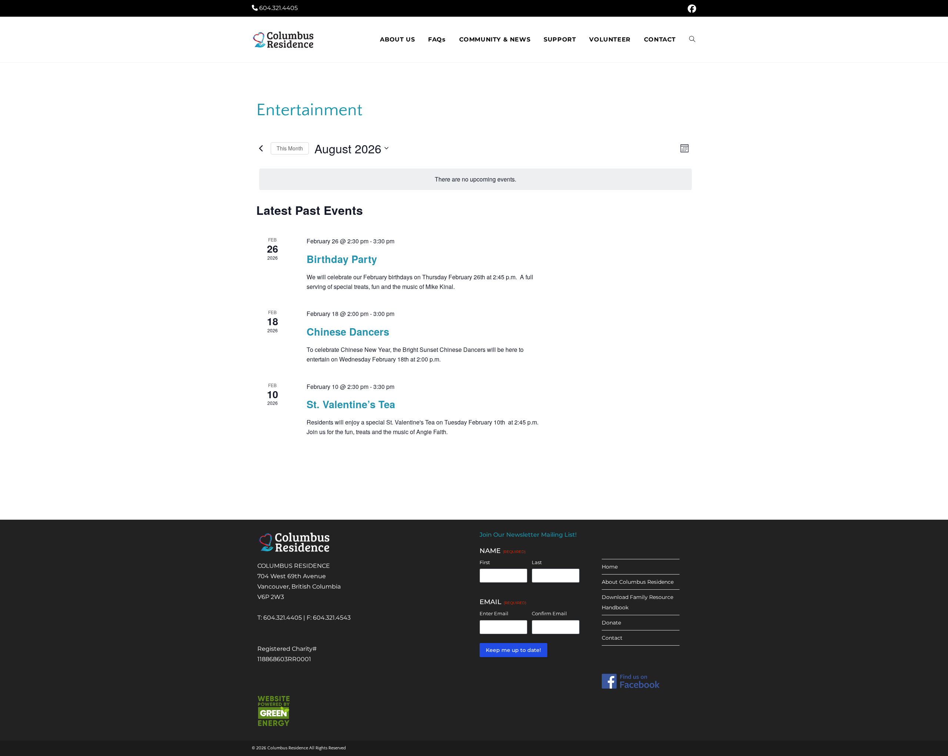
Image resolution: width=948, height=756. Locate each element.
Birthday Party (342, 259)
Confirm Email (549, 613)
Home (610, 566)
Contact (612, 638)
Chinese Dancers (348, 331)
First (485, 562)
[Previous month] (260, 148)
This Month (290, 148)
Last (537, 562)
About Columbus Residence (638, 582)
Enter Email (494, 613)
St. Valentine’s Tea (351, 404)
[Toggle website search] (692, 39)
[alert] (475, 179)
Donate (611, 622)
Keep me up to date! (513, 650)
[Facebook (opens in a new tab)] (690, 8)
